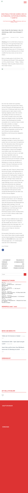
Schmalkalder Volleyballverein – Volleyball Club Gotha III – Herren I (14, 301)
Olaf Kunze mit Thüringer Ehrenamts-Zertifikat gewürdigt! (6, 264)
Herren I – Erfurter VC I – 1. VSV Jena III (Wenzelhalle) (11, 289)
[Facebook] (19, 491)
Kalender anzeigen (6, 302)
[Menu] (25, 1)
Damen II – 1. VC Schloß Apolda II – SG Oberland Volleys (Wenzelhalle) (13, 297)
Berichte (22, 37)
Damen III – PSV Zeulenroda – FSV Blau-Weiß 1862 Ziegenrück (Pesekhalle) (13, 293)
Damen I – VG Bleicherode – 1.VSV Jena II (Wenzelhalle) (11, 285)
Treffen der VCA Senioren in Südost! (11, 336)
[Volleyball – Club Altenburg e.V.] (1, 2)
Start (14, 20)
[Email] (21, 491)
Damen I (3, 38)
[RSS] (23, 491)
